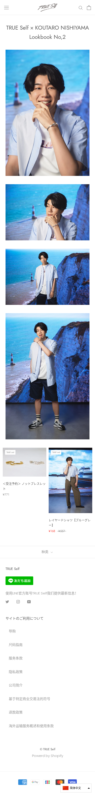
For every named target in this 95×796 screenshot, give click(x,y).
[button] (76, 788)
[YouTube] (29, 602)
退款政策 (16, 712)
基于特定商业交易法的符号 (29, 698)
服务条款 (16, 658)
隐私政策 (16, 671)
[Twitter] (7, 602)
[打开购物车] (89, 7)
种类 (46, 551)
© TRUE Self (47, 749)
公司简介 (16, 685)
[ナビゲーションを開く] (6, 7)
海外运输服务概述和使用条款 (31, 725)
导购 (12, 631)
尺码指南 (16, 644)
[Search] (81, 7)
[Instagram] (18, 602)
